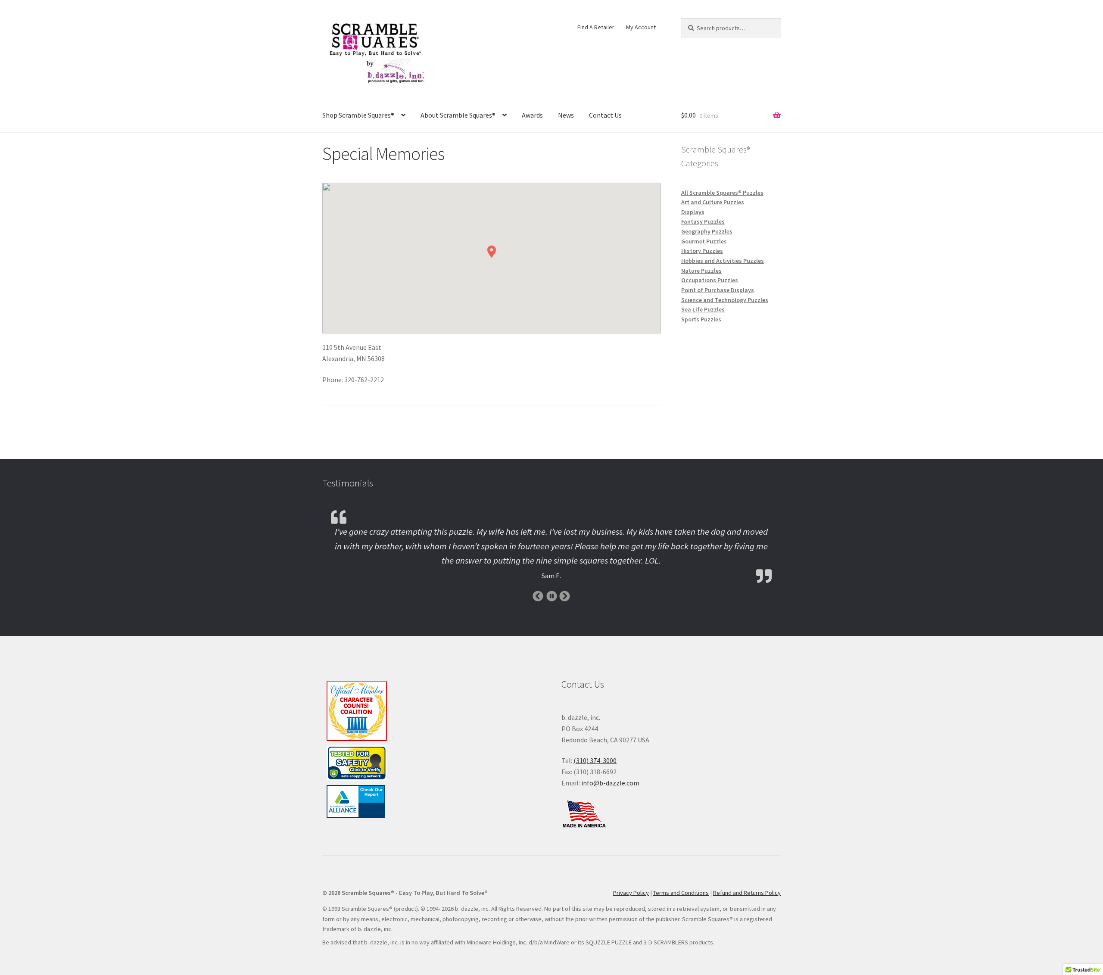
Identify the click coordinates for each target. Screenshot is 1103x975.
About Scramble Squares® (458, 115)
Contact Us (605, 115)
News (566, 115)
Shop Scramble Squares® (358, 115)
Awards (532, 115)
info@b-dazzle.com (610, 783)
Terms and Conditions (681, 893)
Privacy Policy (631, 893)
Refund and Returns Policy (747, 893)
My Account (641, 27)
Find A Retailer (595, 27)
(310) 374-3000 (595, 760)
